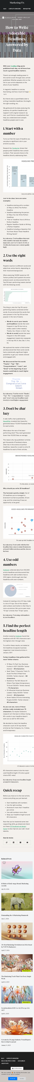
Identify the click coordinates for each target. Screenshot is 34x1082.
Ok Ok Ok (12, 1078)
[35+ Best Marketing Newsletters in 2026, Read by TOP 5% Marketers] (17, 931)
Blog (5, 8)
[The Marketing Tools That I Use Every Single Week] (17, 963)
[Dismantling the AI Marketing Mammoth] (17, 902)
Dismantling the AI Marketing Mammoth (14, 915)
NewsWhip (7, 421)
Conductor (15, 148)
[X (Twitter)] (20, 842)
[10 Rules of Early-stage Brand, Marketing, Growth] (17, 870)
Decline (22, 1078)
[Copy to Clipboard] (6, 842)
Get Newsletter (18, 1068)
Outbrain (6, 570)
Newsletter (26, 8)
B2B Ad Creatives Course (8, 1061)
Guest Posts (5, 1063)
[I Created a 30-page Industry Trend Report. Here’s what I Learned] (17, 1026)
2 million (14, 66)
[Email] (27, 842)
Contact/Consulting (15, 8)
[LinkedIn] (13, 842)
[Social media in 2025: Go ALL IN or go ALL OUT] (17, 994)
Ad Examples (21, 1061)
